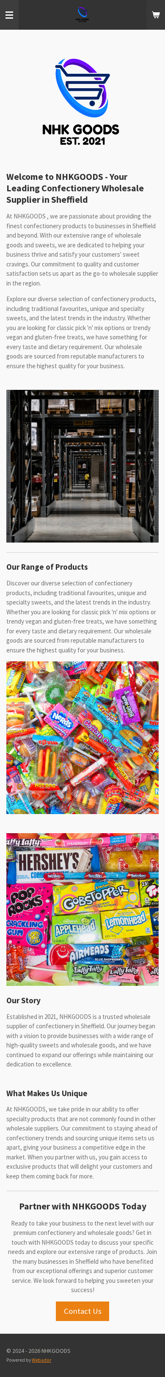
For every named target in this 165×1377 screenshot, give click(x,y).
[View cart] (155, 15)
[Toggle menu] (9, 15)
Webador (41, 1360)
